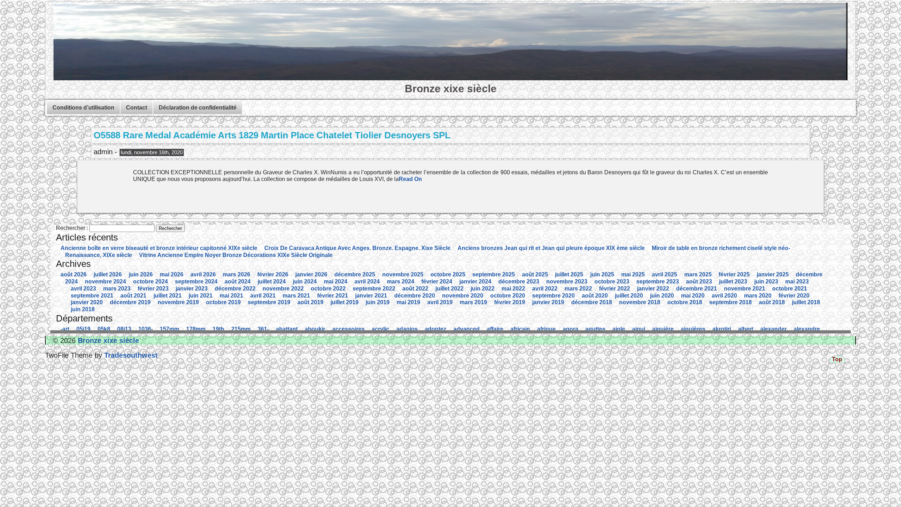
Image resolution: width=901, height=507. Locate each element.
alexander (773, 329)
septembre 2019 (269, 302)
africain (520, 329)
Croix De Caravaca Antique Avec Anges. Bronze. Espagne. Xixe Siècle (357, 248)
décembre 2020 (414, 296)
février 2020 (794, 296)
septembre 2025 (493, 274)
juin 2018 (83, 309)
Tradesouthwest (130, 355)
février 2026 (272, 274)
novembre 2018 (639, 302)
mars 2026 (236, 274)
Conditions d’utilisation (83, 108)
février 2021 (332, 296)
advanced (466, 329)
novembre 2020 (462, 296)
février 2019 (509, 302)
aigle (618, 329)
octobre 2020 (507, 296)
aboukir (315, 329)
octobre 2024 (150, 281)
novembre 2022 (283, 289)
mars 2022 (578, 289)
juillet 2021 (167, 296)
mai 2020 (693, 296)
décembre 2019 (130, 302)
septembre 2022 (374, 289)
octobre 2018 (684, 302)
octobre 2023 (611, 281)
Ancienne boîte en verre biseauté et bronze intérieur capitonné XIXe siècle (159, 248)
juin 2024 (305, 281)
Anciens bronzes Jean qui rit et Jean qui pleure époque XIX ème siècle (551, 248)
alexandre (807, 329)
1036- (145, 329)
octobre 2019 (223, 302)
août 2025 (535, 274)
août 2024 (238, 281)
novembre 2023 (566, 281)
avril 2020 (724, 296)
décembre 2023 (518, 281)
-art (65, 329)
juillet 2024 (272, 281)
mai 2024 (335, 281)
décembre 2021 (696, 289)
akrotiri (721, 329)
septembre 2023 (657, 281)
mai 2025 (633, 274)
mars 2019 (473, 302)
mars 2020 (757, 296)
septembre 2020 (553, 296)
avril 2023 (83, 289)
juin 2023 (766, 281)
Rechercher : (72, 228)
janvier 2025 (773, 274)
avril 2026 (203, 274)
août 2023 (699, 281)
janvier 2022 (653, 289)
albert (745, 329)
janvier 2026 (311, 274)
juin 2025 (602, 274)
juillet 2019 (344, 302)
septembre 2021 (92, 296)
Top (837, 359)
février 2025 (734, 274)
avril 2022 (544, 289)
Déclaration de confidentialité (198, 108)
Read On (410, 179)
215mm (241, 329)
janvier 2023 (192, 289)
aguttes (595, 329)
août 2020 (595, 296)
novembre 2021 (744, 289)
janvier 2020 (87, 302)
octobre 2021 (789, 289)
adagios (407, 329)
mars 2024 (400, 281)
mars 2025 (698, 274)
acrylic (380, 329)
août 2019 (310, 302)
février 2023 (153, 289)
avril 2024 (367, 281)
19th (218, 329)
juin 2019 (378, 302)
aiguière (663, 329)
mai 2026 (171, 274)
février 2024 (436, 281)
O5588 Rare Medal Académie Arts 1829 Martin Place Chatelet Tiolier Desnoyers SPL (272, 135)
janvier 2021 (371, 296)
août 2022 (415, 289)
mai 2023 (797, 281)
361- (263, 329)
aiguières (693, 329)
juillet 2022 (449, 289)
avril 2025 (664, 274)
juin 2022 (482, 289)
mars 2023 (117, 289)
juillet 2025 (569, 274)
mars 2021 (296, 296)
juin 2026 (141, 274)
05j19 (83, 329)
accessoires (348, 329)
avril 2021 (263, 296)
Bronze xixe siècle (451, 88)
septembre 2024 (196, 281)
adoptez (435, 329)
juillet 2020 (629, 296)
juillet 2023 (733, 281)
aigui (638, 329)
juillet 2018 (806, 302)
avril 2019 (440, 302)
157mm (169, 329)
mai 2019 (408, 302)
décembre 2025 (354, 274)
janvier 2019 (548, 302)
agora (570, 329)
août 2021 (133, 296)
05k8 (103, 329)
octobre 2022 (328, 289)
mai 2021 (231, 296)
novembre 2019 (178, 302)
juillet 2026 (108, 274)
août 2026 (74, 274)
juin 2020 (662, 296)
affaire (495, 329)
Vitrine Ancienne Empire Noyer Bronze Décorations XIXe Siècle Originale (236, 255)
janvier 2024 (475, 281)
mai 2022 (513, 289)
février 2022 (614, 289)
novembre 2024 (105, 281)
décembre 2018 (591, 302)
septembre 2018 (730, 302)
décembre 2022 (235, 289)
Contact (136, 108)
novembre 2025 (402, 274)
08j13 (124, 329)
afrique (546, 329)
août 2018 (772, 302)
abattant (287, 329)
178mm (196, 329)
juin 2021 (201, 296)
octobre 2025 (447, 274)
